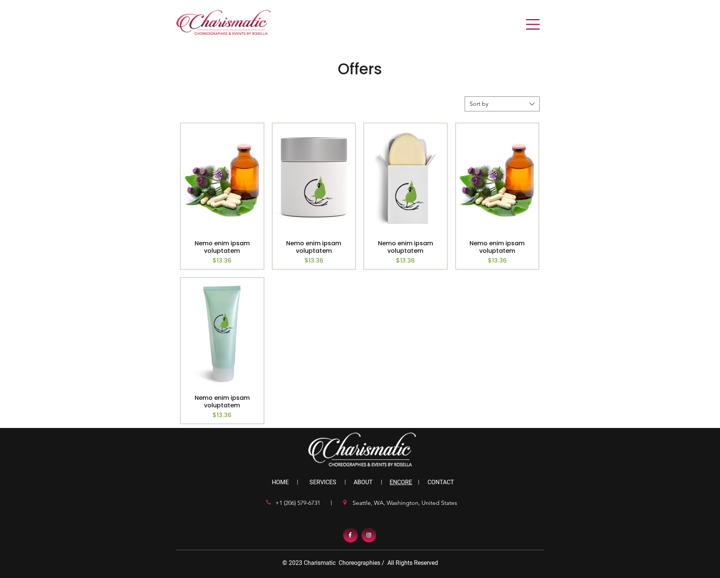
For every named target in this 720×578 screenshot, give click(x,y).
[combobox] (502, 103)
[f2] (369, 535)
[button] (533, 24)
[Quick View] (222, 178)
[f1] (350, 535)
